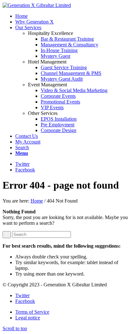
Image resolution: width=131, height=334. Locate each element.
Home (37, 201)
